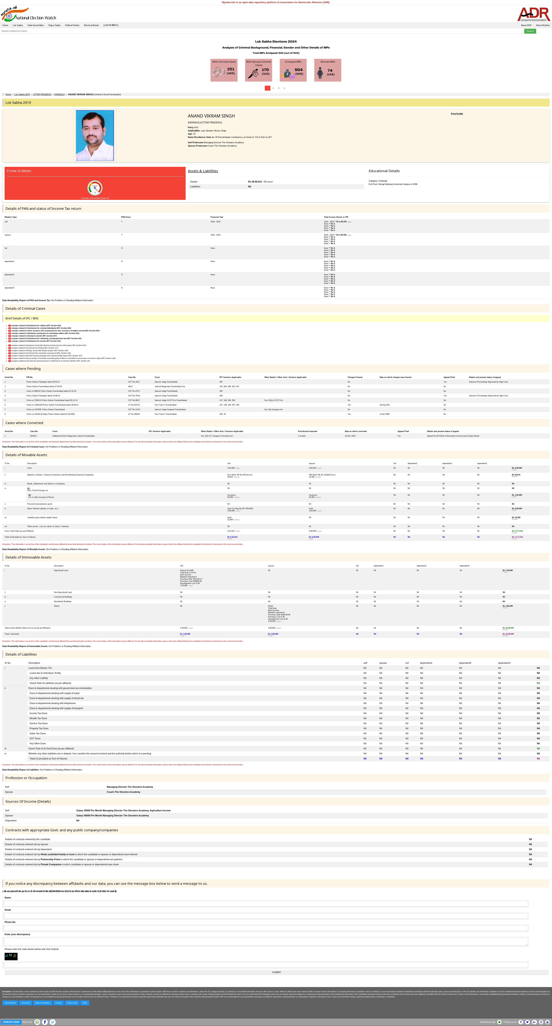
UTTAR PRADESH (42, 94)
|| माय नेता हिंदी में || (110, 25)
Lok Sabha (18, 25)
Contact (58, 1003)
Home (5, 25)
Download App (487, 1022)
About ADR (526, 25)
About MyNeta (543, 25)
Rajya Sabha (54, 25)
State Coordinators (42, 1003)
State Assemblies (35, 25)
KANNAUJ (59, 94)
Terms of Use (72, 1003)
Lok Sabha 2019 (22, 94)
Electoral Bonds (91, 25)
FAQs (85, 1003)
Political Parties (72, 25)
